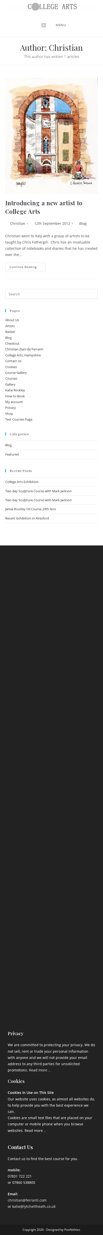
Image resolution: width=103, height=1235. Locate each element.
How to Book (15, 396)
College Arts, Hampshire (23, 355)
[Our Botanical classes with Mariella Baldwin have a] (52, 634)
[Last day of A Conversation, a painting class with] (52, 943)
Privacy (10, 407)
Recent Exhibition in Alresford (27, 518)
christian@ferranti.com (27, 1200)
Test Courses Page (18, 419)
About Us (12, 320)
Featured (12, 454)
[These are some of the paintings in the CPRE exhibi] (52, 892)
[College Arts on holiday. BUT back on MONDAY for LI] (52, 737)
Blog (82, 223)
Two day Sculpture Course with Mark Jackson (38, 491)
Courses (11, 378)
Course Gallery (16, 372)
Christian (17, 223)
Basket (10, 331)
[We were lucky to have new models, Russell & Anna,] (52, 686)
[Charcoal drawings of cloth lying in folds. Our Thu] (52, 995)
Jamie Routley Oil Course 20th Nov (30, 509)
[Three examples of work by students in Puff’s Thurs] (52, 789)
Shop (9, 413)
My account (14, 402)
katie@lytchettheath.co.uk (34, 1206)
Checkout (12, 343)
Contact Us (13, 361)
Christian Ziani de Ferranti (24, 349)
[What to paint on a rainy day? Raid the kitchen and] (52, 840)
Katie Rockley (15, 390)
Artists (10, 326)
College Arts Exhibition (21, 482)
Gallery (10, 384)
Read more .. (39, 1070)
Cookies (11, 367)
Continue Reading (28, 266)
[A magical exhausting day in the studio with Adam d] (52, 582)
